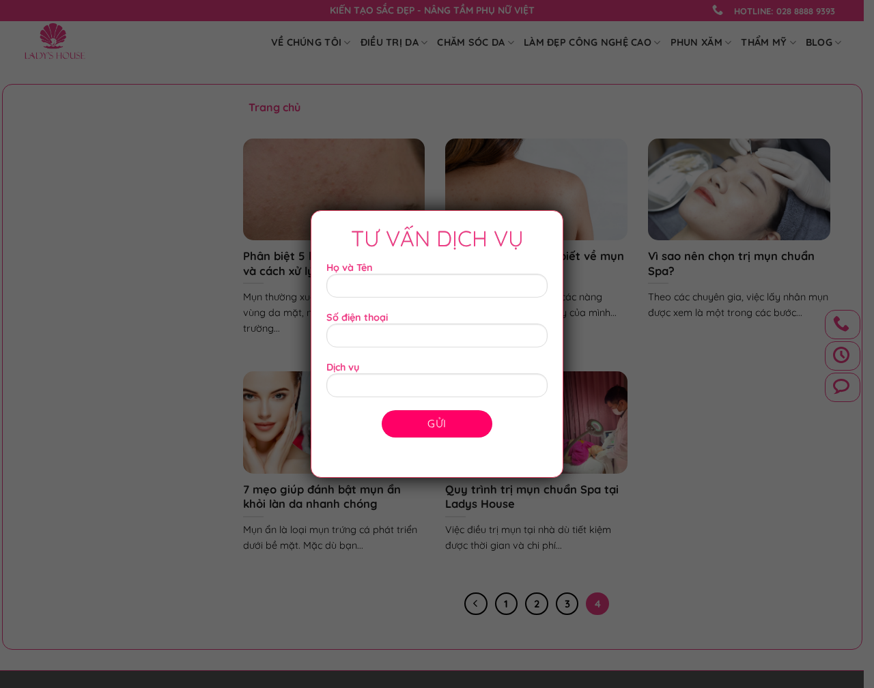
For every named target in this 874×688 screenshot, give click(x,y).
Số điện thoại (357, 317)
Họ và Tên (349, 267)
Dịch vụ (342, 367)
